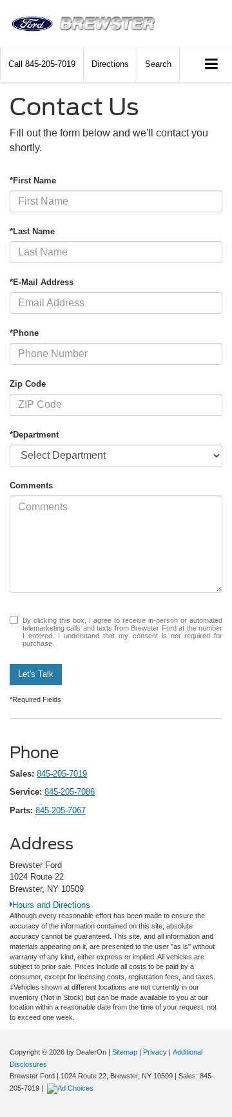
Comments (31, 485)
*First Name (33, 180)
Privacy (155, 1052)
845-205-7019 (62, 774)
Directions (110, 64)
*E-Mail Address (41, 282)
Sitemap (124, 1052)
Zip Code (28, 384)
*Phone (24, 333)
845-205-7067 (60, 810)
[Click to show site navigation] (211, 64)
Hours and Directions (51, 905)
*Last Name (32, 231)
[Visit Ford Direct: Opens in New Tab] (72, 1088)
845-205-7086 (69, 792)
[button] (42, 64)
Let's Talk (35, 674)
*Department (34, 434)
